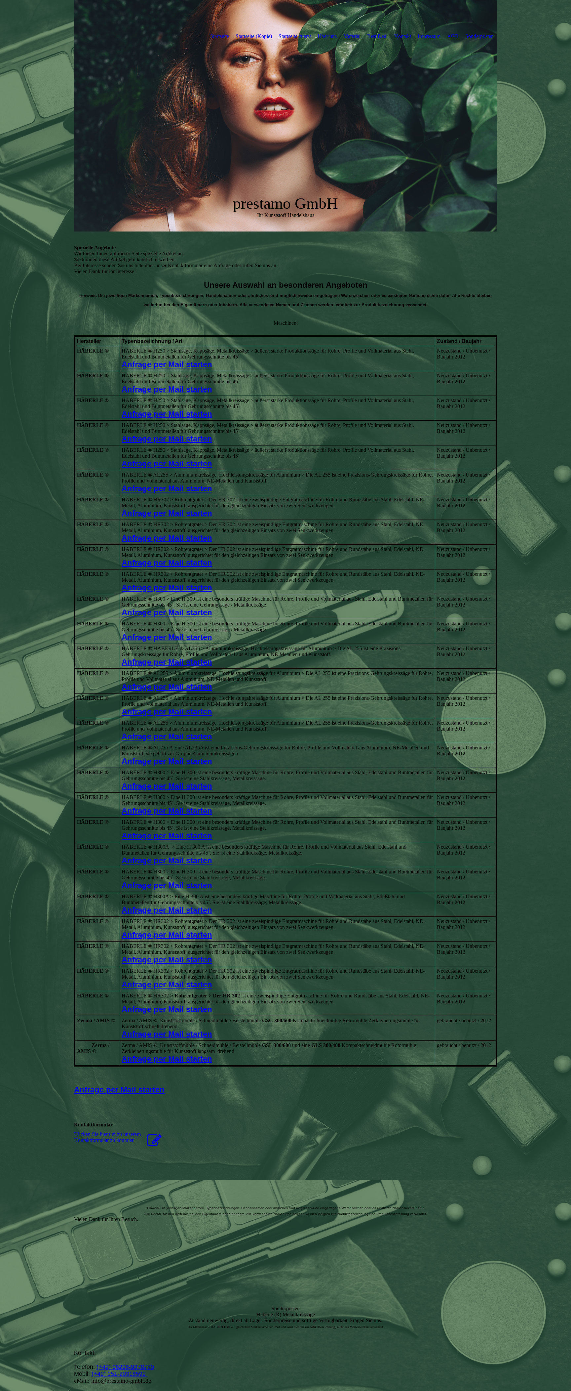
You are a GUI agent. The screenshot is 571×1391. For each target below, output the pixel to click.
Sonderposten (479, 36)
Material (352, 36)
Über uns (327, 36)
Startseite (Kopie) (254, 36)
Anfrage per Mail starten (167, 364)
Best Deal (377, 36)
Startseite (219, 36)
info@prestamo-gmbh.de (121, 1380)
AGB (453, 36)
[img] (285, 116)
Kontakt (402, 36)
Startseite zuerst (295, 36)
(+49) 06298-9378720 (125, 1367)
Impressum (429, 36)
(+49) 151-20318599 (119, 1373)
